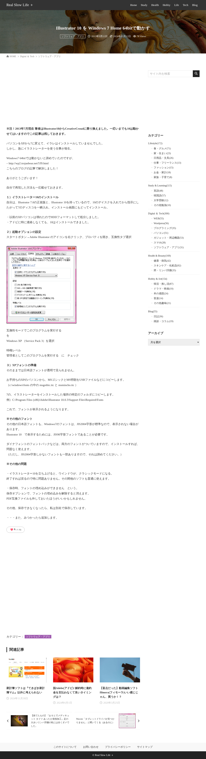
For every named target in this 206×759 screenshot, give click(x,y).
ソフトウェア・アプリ (72, 36)
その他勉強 (162, 205)
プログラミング (165, 228)
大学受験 (161, 200)
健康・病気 (162, 260)
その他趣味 (162, 303)
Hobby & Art (157, 278)
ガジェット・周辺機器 (169, 237)
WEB (159, 218)
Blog (152, 311)
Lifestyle (155, 143)
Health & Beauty (159, 255)
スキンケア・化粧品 (167, 265)
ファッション (163, 167)
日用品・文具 (163, 158)
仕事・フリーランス (167, 162)
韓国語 (160, 195)
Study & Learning (160, 185)
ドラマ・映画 (163, 288)
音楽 (158, 298)
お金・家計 (162, 172)
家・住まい (162, 153)
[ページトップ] (199, 752)
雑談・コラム (163, 321)
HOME (13, 56)
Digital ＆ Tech (27, 56)
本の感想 (161, 293)
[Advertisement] (73, 92)
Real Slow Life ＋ (19, 5)
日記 (158, 316)
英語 (158, 190)
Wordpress (161, 223)
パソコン (161, 233)
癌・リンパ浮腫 (165, 270)
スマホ (160, 242)
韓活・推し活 (163, 283)
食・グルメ (162, 148)
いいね (15, 530)
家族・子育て (163, 177)
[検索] (196, 73)
